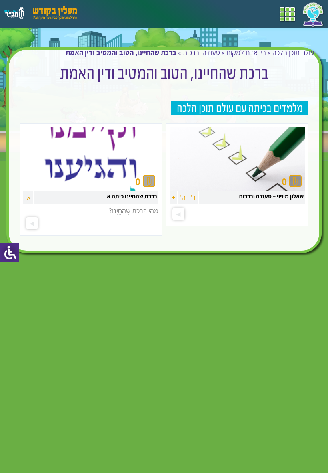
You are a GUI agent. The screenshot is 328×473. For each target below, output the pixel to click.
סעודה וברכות (201, 52)
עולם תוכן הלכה (293, 52)
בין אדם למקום (246, 52)
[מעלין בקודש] (55, 17)
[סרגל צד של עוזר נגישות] (9, 252)
